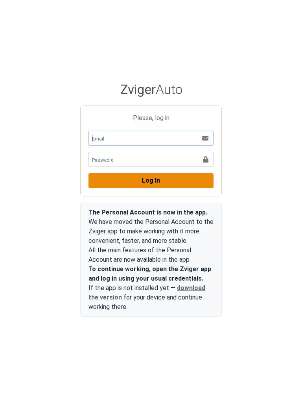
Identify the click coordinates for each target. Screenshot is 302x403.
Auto (151, 89)
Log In (151, 180)
